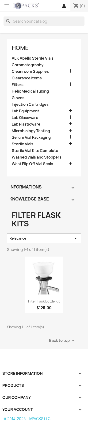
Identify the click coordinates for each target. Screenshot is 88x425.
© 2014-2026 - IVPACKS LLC (27, 418)
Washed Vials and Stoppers (36, 157)
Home (20, 48)
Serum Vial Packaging (31, 137)
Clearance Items (27, 78)
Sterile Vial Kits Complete (35, 150)
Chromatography (27, 64)
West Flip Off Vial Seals (32, 163)
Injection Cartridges (30, 104)
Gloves (18, 97)
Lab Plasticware (26, 124)
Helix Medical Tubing (30, 91)
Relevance (44, 238)
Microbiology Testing (31, 130)
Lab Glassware (25, 117)
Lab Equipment (25, 111)
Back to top (62, 340)
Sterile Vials (22, 144)
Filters (17, 84)
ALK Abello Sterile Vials (33, 58)
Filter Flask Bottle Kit (44, 301)
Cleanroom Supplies (30, 71)
